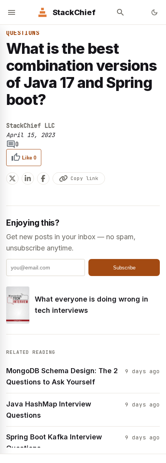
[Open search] (120, 12)
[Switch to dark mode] (154, 12)
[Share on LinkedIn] (28, 178)
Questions (22, 33)
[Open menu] (11, 12)
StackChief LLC (30, 126)
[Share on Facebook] (43, 178)
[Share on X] (12, 178)
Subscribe (124, 268)
